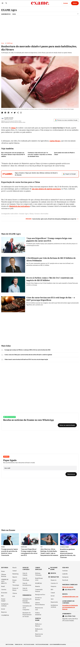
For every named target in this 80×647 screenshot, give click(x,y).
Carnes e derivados (41, 214)
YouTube (65, 570)
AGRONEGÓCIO (6, 14)
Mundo (14, 567)
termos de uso (18, 644)
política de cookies (29, 644)
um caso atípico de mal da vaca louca (46, 189)
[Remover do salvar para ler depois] (21, 113)
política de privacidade (42, 644)
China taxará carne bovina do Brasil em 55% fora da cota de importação (26, 359)
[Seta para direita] (76, 14)
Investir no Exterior (38, 598)
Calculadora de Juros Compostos (27, 607)
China (31, 214)
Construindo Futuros (39, 590)
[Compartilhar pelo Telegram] (11, 113)
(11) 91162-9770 (70, 589)
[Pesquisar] (6, 3)
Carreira (3, 589)
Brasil (3, 586)
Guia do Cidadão (25, 574)
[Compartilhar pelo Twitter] (15, 113)
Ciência (14, 593)
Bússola (37, 586)
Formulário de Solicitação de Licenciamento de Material (70, 607)
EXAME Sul (38, 583)
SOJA (14, 14)
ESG (2, 596)
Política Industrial (38, 613)
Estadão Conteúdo (8, 117)
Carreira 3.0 (54, 583)
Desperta (53, 586)
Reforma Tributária (38, 574)
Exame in (53, 580)
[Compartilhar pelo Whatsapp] (2, 113)
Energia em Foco (40, 594)
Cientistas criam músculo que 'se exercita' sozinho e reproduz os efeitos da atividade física (40, 154)
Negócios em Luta (39, 608)
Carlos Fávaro (55, 141)
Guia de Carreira (25, 589)
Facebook (65, 580)
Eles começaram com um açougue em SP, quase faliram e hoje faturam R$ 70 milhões (13, 154)
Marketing (15, 574)
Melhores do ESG (38, 630)
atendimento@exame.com (70, 596)
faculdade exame (53, 568)
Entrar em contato (67, 587)
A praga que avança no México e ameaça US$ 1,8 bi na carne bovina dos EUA (27, 350)
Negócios (4, 612)
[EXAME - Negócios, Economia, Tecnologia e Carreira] (40, 3)
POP (13, 596)
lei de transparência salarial (58, 644)
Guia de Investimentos (27, 584)
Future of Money (15, 589)
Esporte (14, 577)
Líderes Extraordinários (40, 603)
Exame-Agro (24, 214)
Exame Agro (14, 581)
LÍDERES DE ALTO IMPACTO (4, 581)
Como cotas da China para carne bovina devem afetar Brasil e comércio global (28, 354)
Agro (52, 599)
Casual (14, 570)
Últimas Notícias (3, 575)
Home (2, 43)
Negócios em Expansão (39, 635)
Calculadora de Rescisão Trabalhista (27, 600)
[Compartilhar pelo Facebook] (5, 113)
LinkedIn (65, 574)
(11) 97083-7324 (70, 616)
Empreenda (54, 602)
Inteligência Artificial (4, 605)
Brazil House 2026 (39, 579)
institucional (10, 644)
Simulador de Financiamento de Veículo (27, 614)
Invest (3, 609)
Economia (4, 592)
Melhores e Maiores (38, 625)
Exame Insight (3, 600)
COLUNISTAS (5, 615)
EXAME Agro (9, 10)
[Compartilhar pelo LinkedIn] (8, 113)
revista (53, 573)
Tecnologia (15, 585)
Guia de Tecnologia (26, 579)
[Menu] (2, 3)
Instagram (65, 577)
